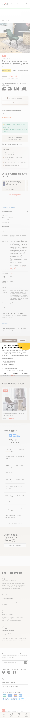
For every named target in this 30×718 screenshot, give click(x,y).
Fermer (5, 373)
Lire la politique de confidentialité (9, 368)
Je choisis (15, 373)
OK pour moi (25, 373)
